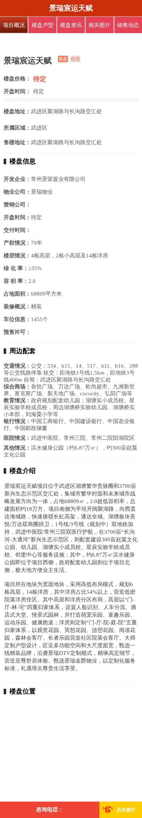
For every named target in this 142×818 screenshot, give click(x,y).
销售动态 (128, 25)
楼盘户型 (43, 25)
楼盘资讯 (71, 25)
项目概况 (14, 25)
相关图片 (99, 25)
